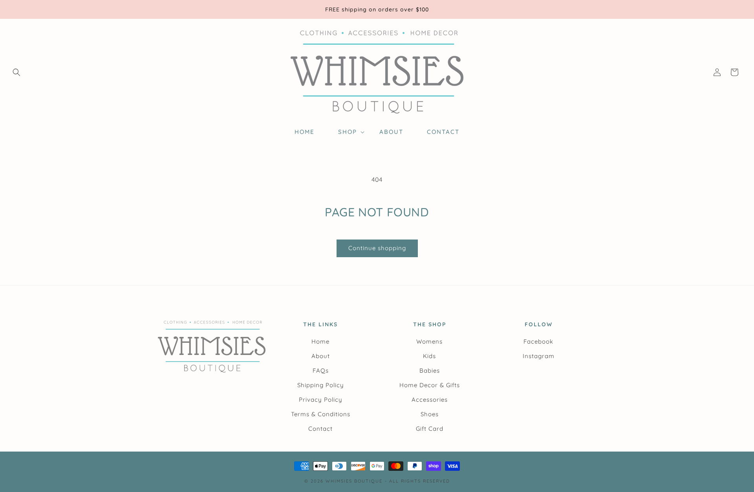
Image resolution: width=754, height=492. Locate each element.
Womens (429, 341)
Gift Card (429, 428)
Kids (429, 356)
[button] (16, 72)
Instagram (539, 356)
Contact (320, 428)
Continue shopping (377, 248)
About (320, 356)
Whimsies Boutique (354, 481)
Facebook (538, 341)
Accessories (430, 399)
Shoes (430, 414)
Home (320, 341)
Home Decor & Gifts (429, 385)
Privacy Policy (320, 399)
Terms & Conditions (320, 414)
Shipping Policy (320, 385)
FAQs (321, 370)
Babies (429, 370)
